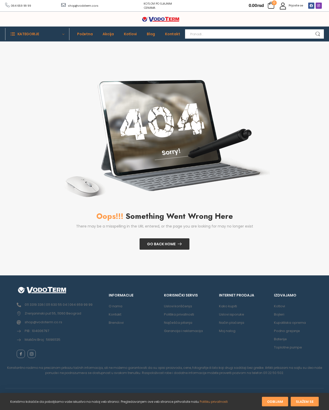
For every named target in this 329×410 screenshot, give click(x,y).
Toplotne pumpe (288, 347)
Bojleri (279, 314)
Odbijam (275, 401)
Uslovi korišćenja (178, 306)
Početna (85, 34)
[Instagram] (319, 6)
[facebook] (21, 354)
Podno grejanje (287, 330)
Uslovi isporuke (231, 314)
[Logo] (160, 19)
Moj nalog (227, 330)
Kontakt (172, 34)
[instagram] (32, 354)
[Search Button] (317, 34)
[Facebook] (311, 6)
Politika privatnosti (179, 314)
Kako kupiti (228, 306)
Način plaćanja (231, 322)
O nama (115, 306)
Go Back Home (161, 244)
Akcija (108, 34)
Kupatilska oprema (290, 322)
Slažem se (305, 401)
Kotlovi (130, 34)
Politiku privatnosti (214, 401)
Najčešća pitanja (178, 322)
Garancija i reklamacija (183, 330)
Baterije (280, 339)
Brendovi (116, 322)
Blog (151, 34)
